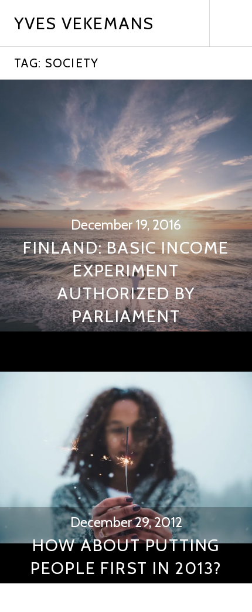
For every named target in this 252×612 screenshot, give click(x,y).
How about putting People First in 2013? (126, 556)
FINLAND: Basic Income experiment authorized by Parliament (126, 281)
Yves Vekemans (84, 23)
